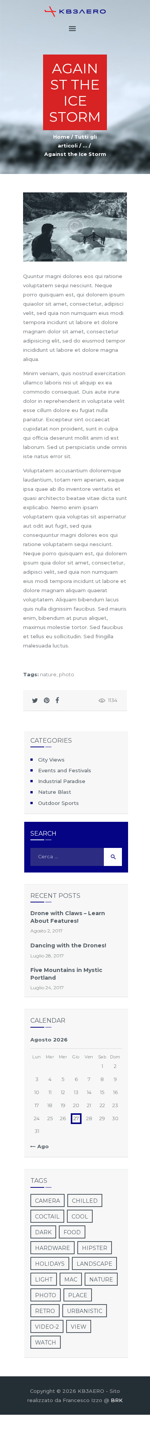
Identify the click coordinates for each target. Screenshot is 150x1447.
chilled (85, 1200)
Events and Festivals (64, 770)
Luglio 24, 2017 (47, 987)
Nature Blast (54, 792)
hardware (52, 1248)
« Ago (41, 1146)
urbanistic (84, 1311)
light (43, 1279)
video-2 (47, 1326)
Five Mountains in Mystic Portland (66, 974)
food (72, 1232)
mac (70, 1279)
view (79, 1326)
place (77, 1295)
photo (66, 674)
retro (45, 1311)
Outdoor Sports (58, 803)
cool (80, 1216)
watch (45, 1342)
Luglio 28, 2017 (47, 956)
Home (61, 137)
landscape (94, 1263)
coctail (47, 1216)
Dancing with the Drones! (68, 945)
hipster (94, 1248)
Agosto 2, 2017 (46, 931)
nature (48, 674)
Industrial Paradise (61, 781)
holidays (50, 1263)
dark (43, 1232)
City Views (51, 760)
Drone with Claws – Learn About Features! (67, 917)
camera (47, 1200)
